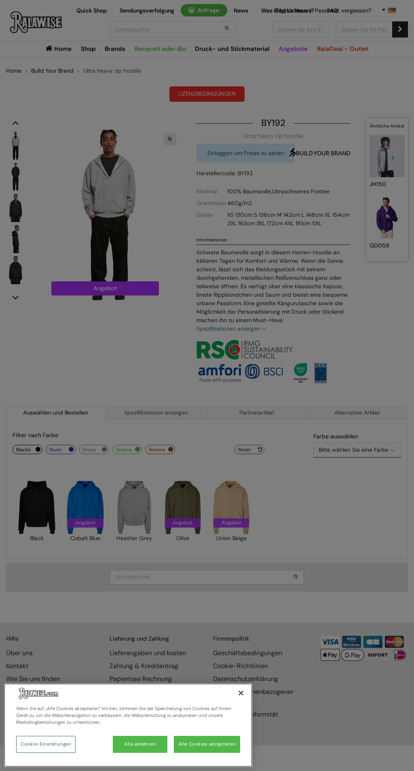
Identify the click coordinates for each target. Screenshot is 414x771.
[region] (128, 725)
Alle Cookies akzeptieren (207, 744)
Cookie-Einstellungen (46, 744)
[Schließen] (241, 693)
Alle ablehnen (140, 744)
